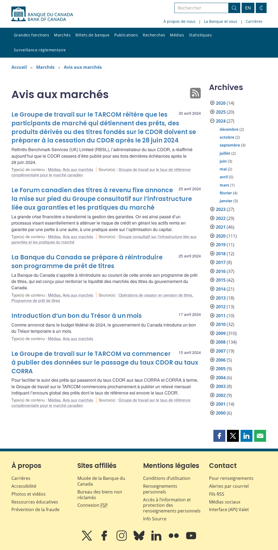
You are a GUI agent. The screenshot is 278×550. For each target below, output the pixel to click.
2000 (221, 413)
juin (223, 161)
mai (223, 169)
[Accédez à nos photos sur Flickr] (174, 539)
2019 (221, 245)
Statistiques (200, 35)
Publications (126, 35)
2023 (221, 209)
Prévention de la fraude (35, 509)
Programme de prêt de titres (35, 300)
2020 (221, 236)
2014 (221, 289)
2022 (221, 218)
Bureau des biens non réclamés (99, 495)
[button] (219, 436)
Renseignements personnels (160, 489)
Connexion (92, 505)
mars (224, 185)
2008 (221, 342)
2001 (221, 404)
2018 (221, 254)
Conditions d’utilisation (166, 478)
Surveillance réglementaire (40, 49)
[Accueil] (42, 14)
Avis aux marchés (83, 67)
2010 (221, 324)
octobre (227, 137)
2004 (221, 378)
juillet (225, 153)
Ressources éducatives (34, 502)
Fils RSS (216, 494)
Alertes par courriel (229, 486)
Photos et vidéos (28, 494)
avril (224, 176)
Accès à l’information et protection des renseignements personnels (172, 505)
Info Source (154, 519)
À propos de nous (179, 21)
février (226, 192)
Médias (177, 35)
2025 (221, 112)
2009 (221, 333)
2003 (221, 386)
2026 (221, 103)
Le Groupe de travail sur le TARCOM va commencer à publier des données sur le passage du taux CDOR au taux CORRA (104, 362)
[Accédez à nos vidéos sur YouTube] (191, 539)
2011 (221, 316)
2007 (221, 351)
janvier (226, 200)
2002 (221, 395)
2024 (221, 121)
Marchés (62, 35)
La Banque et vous (220, 21)
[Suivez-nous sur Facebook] (104, 539)
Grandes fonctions (31, 35)
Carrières (254, 21)
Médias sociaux (224, 502)
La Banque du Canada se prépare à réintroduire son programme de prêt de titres (87, 261)
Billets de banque (92, 35)
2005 (221, 369)
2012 (221, 307)
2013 (221, 298)
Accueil (19, 67)
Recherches (154, 35)
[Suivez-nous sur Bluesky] (139, 539)
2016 (221, 271)
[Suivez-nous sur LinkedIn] (157, 539)
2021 (221, 227)
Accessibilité (23, 486)
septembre (230, 145)
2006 (221, 360)
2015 (221, 280)
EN (248, 8)
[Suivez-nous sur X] (87, 539)
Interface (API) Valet (229, 509)
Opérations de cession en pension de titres (155, 295)
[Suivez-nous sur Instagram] (122, 539)
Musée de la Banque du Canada (101, 481)
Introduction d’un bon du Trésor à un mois (76, 316)
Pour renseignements (231, 478)
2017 (221, 262)
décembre (229, 129)
